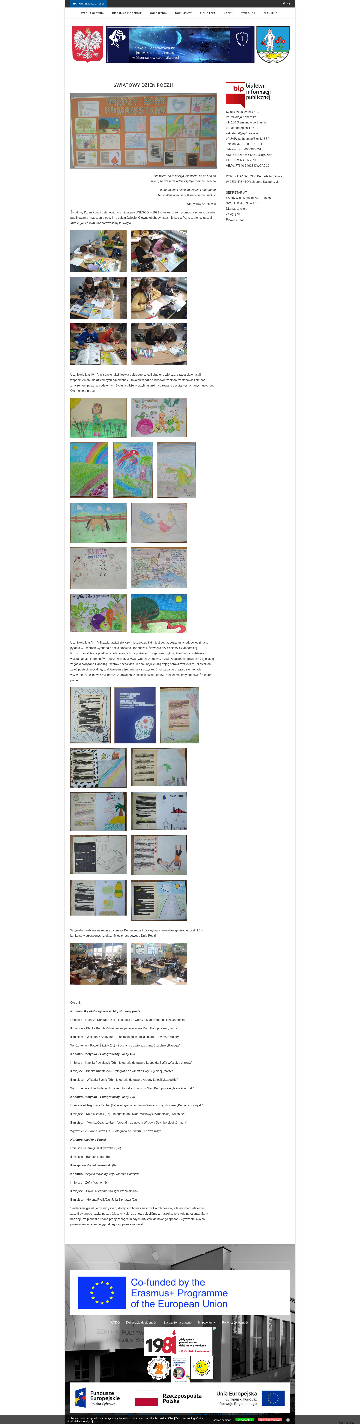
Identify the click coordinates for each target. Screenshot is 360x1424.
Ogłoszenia (158, 13)
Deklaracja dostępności (141, 1322)
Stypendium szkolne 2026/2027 (123, 3)
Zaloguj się (233, 214)
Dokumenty (183, 13)
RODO (115, 1322)
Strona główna (92, 13)
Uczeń (228, 13)
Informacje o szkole (127, 13)
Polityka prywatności (235, 1322)
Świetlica (248, 13)
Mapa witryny (207, 1322)
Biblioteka (208, 13)
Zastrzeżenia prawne (178, 1322)
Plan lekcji (271, 13)
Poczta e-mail (235, 219)
